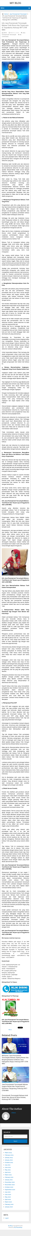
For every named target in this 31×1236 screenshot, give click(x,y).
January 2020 (9, 1207)
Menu (2, 8)
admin (5, 32)
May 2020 (8, 1197)
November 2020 (10, 1184)
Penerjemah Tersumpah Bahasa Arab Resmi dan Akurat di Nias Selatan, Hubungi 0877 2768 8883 (15, 1097)
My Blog (15, 3)
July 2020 (8, 1192)
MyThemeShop (18, 1227)
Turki (12, 846)
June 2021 (8, 1167)
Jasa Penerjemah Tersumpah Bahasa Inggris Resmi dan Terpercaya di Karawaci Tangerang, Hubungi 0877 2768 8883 (15, 1087)
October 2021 (9, 1162)
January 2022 (9, 1160)
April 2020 (8, 1199)
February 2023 (9, 1155)
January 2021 (9, 1180)
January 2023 (9, 1157)
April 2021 (8, 1172)
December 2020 (10, 1182)
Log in (7, 1218)
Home (6, 14)
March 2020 (8, 1202)
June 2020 (8, 1194)
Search (15, 1141)
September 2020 (10, 1189)
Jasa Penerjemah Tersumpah (18, 14)
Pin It (10, 1029)
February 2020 (9, 1204)
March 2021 (8, 1175)
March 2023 (8, 1152)
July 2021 (7, 1165)
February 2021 (9, 1177)
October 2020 (9, 1187)
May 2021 (8, 1170)
